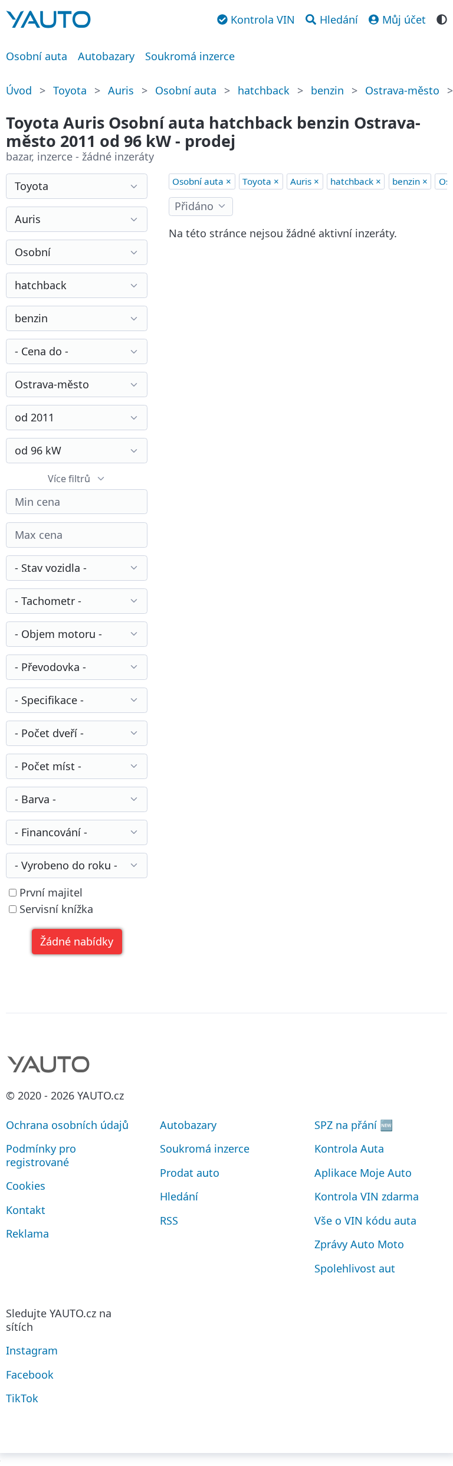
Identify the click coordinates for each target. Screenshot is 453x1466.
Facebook (30, 1374)
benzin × (410, 181)
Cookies (25, 1186)
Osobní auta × (201, 181)
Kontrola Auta (349, 1148)
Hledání (179, 1196)
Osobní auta (36, 56)
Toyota (70, 90)
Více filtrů (69, 478)
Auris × (304, 181)
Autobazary (106, 56)
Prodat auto (189, 1173)
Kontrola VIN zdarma (366, 1196)
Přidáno (194, 206)
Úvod (19, 90)
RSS (169, 1220)
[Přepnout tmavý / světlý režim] (441, 18)
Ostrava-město (402, 90)
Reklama (27, 1233)
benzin (327, 90)
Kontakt (25, 1210)
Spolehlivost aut (354, 1268)
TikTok (22, 1398)
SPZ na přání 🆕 (353, 1125)
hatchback (264, 90)
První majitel (50, 892)
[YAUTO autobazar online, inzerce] (48, 19)
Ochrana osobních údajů (67, 1125)
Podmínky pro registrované (41, 1155)
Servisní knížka (55, 909)
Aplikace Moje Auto (363, 1173)
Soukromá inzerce (190, 56)
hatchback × (355, 181)
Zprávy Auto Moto (359, 1244)
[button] (77, 941)
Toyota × (260, 181)
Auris (121, 90)
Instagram (32, 1350)
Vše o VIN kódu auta (365, 1220)
